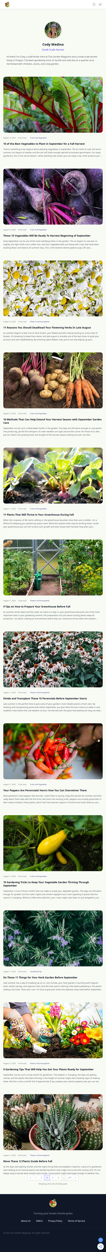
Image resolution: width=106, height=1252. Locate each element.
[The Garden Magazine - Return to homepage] (53, 1203)
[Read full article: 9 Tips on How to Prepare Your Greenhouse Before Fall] (53, 567)
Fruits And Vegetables (38, 138)
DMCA (39, 1220)
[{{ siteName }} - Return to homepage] (7, 4)
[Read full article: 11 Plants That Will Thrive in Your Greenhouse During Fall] (53, 476)
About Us (26, 1220)
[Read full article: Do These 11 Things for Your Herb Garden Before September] (53, 938)
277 (69, 1177)
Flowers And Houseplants (40, 321)
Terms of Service (76, 1220)
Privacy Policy (55, 1220)
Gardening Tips (36, 971)
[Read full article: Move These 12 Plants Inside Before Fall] (53, 1122)
